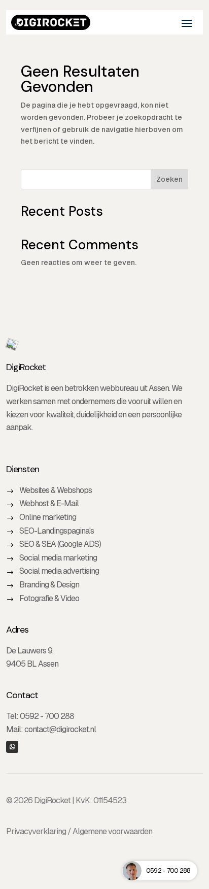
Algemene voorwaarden (112, 831)
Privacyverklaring (36, 831)
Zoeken (169, 179)
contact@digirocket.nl (60, 729)
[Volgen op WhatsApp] (12, 747)
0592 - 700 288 (47, 716)
